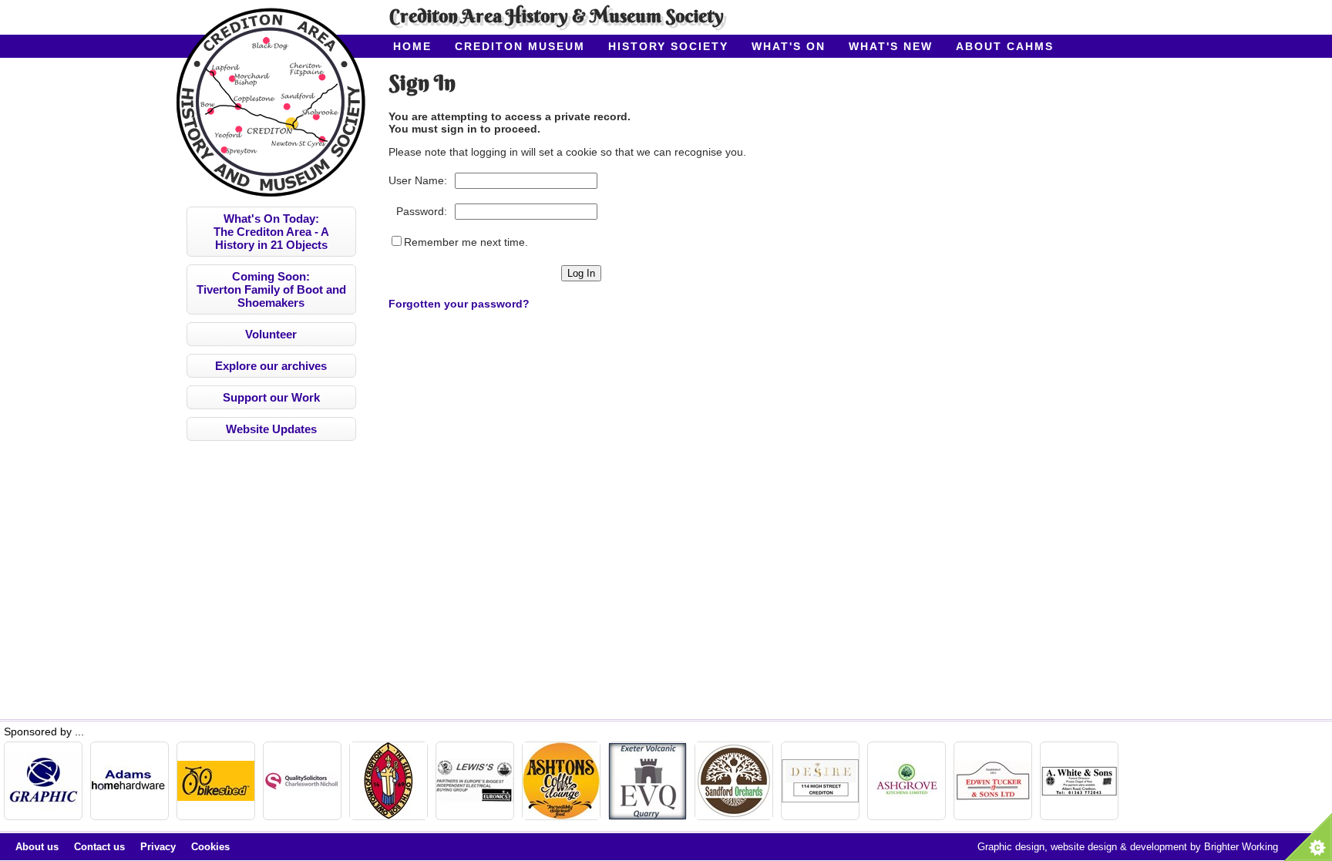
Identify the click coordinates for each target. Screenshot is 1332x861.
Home (412, 46)
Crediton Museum (520, 46)
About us (37, 847)
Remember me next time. (466, 242)
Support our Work (271, 397)
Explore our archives (271, 365)
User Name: (417, 180)
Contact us (99, 847)
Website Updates (271, 429)
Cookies (210, 847)
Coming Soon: (271, 289)
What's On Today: (271, 231)
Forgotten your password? (459, 304)
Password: (421, 211)
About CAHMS (1005, 46)
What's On (789, 46)
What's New (891, 46)
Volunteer (271, 334)
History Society (668, 46)
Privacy (158, 847)
